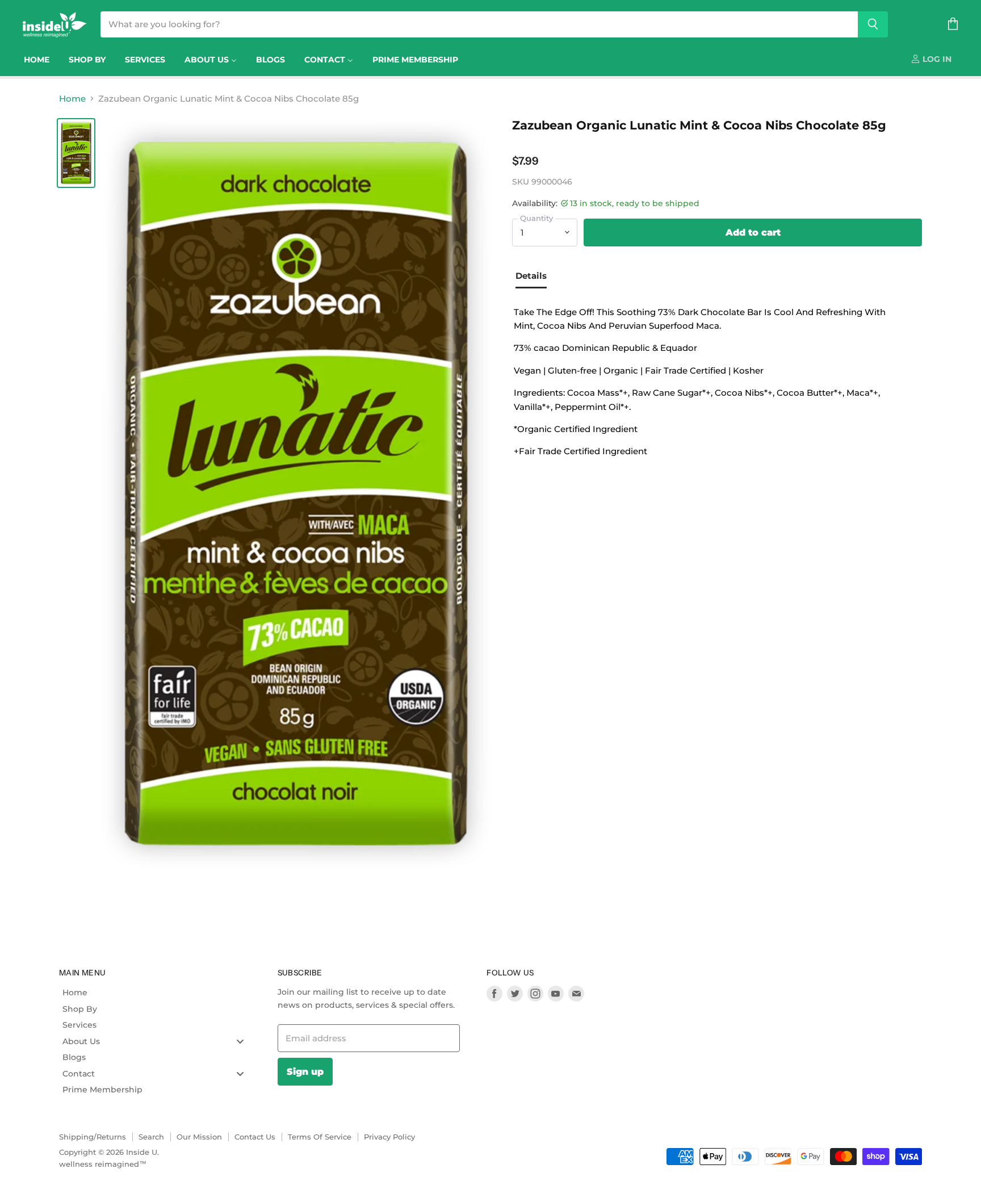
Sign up (305, 1071)
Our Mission (199, 1136)
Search (151, 1136)
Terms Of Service (319, 1136)
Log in (935, 59)
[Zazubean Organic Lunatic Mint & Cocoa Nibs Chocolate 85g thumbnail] (76, 153)
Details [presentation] (531, 275)
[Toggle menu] (240, 1041)
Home (72, 98)
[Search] (873, 24)
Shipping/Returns (92, 1136)
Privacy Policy (389, 1136)
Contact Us (254, 1136)
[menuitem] (36, 60)
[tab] (535, 277)
